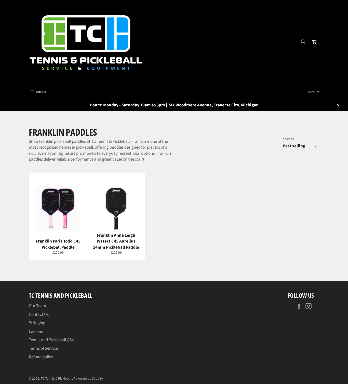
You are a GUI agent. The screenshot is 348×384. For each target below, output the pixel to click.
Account (313, 92)
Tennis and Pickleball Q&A (51, 340)
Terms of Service (43, 348)
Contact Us (39, 314)
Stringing (37, 323)
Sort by (288, 139)
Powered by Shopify (88, 378)
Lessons (36, 332)
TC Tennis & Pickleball (56, 378)
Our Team (37, 306)
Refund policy (41, 357)
